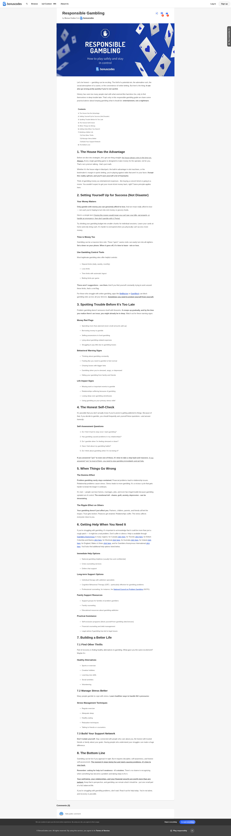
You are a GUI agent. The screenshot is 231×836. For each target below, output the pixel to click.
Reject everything (171, 822)
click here (121, 537)
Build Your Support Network (91, 142)
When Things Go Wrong (87, 126)
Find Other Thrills (87, 135)
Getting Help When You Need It (90, 129)
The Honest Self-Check (87, 123)
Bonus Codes (70, 18)
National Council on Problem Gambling (128, 589)
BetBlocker (124, 294)
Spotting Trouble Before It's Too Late (91, 119)
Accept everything (187, 822)
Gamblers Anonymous (86, 537)
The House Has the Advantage (89, 113)
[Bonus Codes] (12, 4)
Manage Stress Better (89, 138)
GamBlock (135, 294)
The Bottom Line (85, 145)
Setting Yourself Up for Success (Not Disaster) (94, 116)
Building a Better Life (86, 132)
